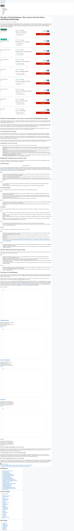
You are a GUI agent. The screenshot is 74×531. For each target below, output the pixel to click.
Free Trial (2, 326)
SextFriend (2, 399)
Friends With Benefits (5, 359)
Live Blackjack (5, 508)
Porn (3, 12)
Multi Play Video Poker (7, 485)
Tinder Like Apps (6, 489)
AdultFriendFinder (4, 320)
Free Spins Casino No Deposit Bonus (9, 479)
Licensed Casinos (6, 507)
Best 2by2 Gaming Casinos (7, 481)
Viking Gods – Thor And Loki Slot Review (10, 480)
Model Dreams (3, 2)
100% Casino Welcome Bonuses (8, 475)
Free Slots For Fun (6, 482)
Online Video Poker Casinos (7, 484)
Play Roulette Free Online (7, 473)
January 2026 (5, 523)
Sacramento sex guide (20, 284)
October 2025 (5, 524)
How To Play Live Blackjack (7, 470)
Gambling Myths (5, 504)
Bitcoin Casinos (5, 496)
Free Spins (4, 503)
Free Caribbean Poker (6, 476)
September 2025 (5, 525)
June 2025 (4, 527)
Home (4, 7)
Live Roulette (5, 509)
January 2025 (5, 529)
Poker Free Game (6, 471)
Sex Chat (4, 514)
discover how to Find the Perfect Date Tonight (10, 169)
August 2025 (5, 526)
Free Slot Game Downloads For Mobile (9, 483)
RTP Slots (4, 511)
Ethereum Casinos (6, 502)
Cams (4, 11)
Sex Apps (4, 513)
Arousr (2, 439)
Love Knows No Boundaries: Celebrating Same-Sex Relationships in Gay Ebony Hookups (17, 465)
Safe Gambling (5, 512)
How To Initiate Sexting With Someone (9, 488)
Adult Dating (5, 9)
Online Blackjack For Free (7, 486)
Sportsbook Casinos (6, 517)
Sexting (4, 10)
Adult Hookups (5, 493)
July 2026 (4, 522)
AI (3, 14)
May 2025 (4, 528)
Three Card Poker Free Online (8, 478)
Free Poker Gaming (6, 472)
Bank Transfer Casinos (6, 495)
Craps (4, 501)
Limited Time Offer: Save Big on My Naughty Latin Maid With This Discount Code (15, 466)
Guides (4, 505)
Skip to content (3, 0)
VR (3, 13)
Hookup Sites (5, 8)
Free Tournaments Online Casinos (8, 474)
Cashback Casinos (6, 498)
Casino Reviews (5, 499)
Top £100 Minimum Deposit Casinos (9, 487)
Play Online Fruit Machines (7, 477)
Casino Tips (5, 500)
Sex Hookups (5, 515)
